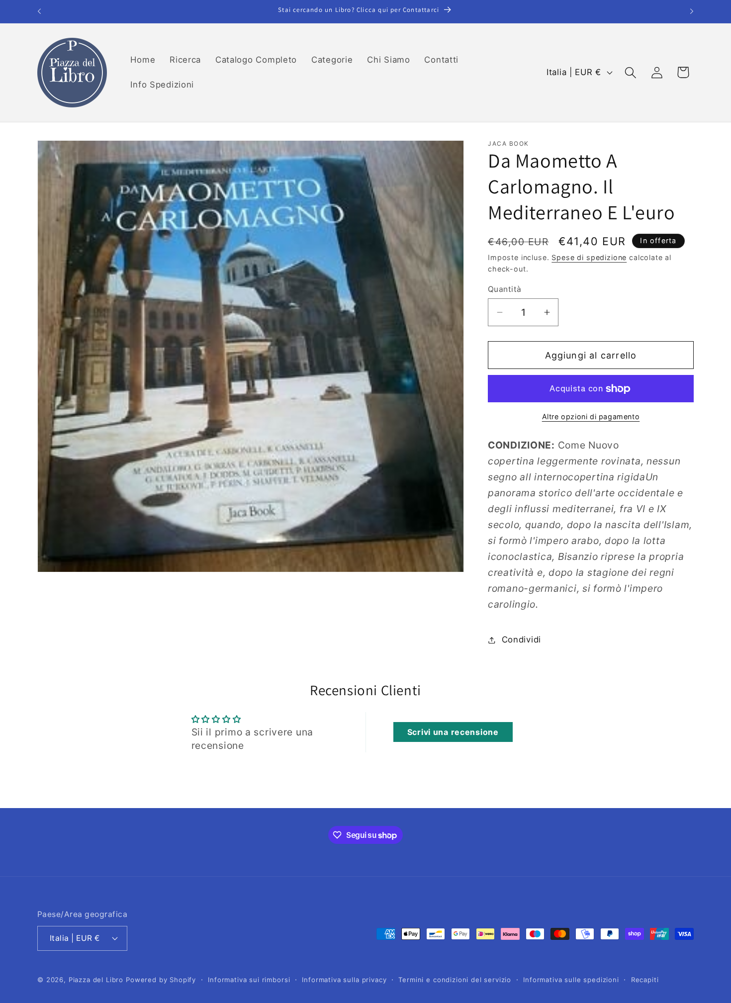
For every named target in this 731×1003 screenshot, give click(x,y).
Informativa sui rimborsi (249, 979)
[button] (630, 72)
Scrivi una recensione (453, 732)
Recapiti (645, 979)
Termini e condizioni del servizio (454, 979)
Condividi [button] (521, 639)
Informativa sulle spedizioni (571, 979)
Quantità (505, 289)
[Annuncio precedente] (39, 11)
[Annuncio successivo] (692, 11)
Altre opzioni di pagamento (591, 416)
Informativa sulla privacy (344, 979)
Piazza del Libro (96, 979)
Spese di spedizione (589, 257)
